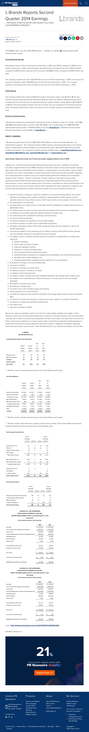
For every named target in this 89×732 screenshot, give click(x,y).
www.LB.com (54, 127)
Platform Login (71, 703)
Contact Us (9, 714)
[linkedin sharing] (69, 38)
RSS (57, 726)
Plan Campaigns (31, 703)
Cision (73, 729)
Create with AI (30, 706)
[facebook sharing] (61, 38)
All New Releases (72, 701)
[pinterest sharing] (77, 38)
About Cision (50, 703)
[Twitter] (12, 717)
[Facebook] (9, 717)
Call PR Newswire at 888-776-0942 (14, 705)
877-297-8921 (73, 721)
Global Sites (50, 711)
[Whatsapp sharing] (73, 38)
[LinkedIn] (6, 717)
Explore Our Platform (33, 701)
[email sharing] (82, 38)
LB (61, 50)
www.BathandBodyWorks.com (17, 153)
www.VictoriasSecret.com (71, 150)
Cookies (9, 729)
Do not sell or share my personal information (74, 710)
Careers (48, 706)
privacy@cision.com (75, 717)
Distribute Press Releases (31, 709)
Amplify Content (31, 714)
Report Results (31, 712)
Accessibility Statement (54, 708)
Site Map (51, 726)
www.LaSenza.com (59, 153)
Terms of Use (9, 726)
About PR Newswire (52, 701)
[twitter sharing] (65, 39)
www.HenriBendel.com (39, 153)
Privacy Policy (21, 726)
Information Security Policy (37, 726)
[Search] (86, 3)
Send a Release (70, 3)
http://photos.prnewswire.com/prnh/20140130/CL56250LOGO (35, 625)
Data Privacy (71, 706)
